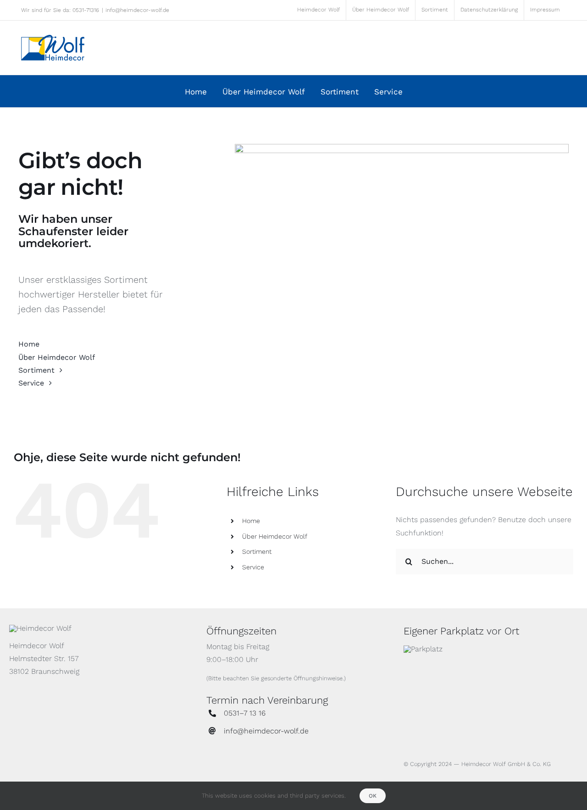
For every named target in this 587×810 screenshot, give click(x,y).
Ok (373, 796)
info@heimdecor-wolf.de (137, 10)
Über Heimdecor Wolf (274, 536)
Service (253, 567)
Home (251, 520)
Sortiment (256, 551)
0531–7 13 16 (245, 713)
